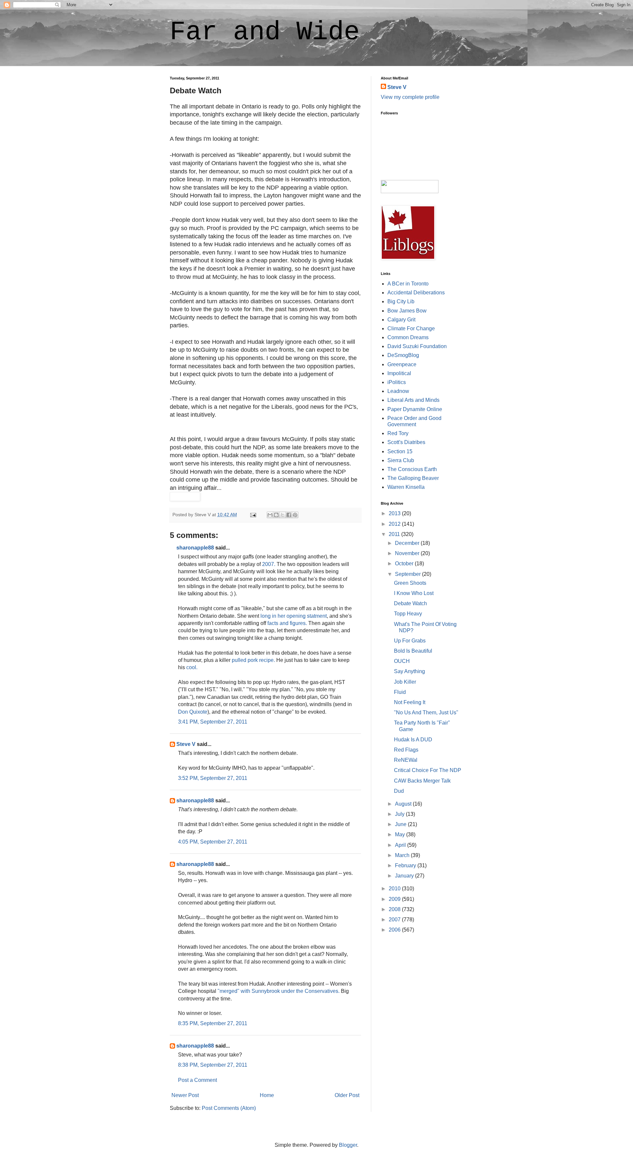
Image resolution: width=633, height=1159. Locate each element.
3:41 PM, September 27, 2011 (212, 722)
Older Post (347, 1095)
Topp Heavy (408, 613)
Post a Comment (197, 1080)
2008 (395, 909)
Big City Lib (400, 301)
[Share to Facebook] (289, 515)
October (405, 563)
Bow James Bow (407, 310)
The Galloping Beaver (413, 478)
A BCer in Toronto (408, 283)
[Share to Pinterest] (295, 515)
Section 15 (399, 451)
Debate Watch (410, 603)
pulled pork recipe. (253, 660)
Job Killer (405, 682)
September (408, 574)
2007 (395, 919)
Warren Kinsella (406, 487)
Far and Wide (265, 32)
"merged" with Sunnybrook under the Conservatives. (279, 991)
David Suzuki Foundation (417, 346)
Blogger (348, 1145)
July (400, 814)
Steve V (186, 744)
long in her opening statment (293, 616)
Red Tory (397, 433)
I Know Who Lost (414, 593)
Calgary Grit (401, 319)
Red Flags (406, 750)
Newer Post (185, 1095)
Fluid (400, 692)
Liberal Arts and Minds (413, 400)
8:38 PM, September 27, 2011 (212, 1065)
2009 (395, 899)
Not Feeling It (409, 702)
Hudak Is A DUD (413, 739)
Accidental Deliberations (416, 292)
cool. (191, 667)
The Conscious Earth (412, 469)
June (401, 824)
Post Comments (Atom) (229, 1108)
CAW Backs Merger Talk (422, 781)
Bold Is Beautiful (413, 651)
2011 (395, 534)
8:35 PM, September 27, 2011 (212, 1023)
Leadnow (398, 391)
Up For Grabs (410, 640)
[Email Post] (252, 514)
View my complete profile (410, 97)
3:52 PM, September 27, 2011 (212, 778)
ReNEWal (405, 760)
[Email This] (270, 515)
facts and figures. (287, 623)
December (408, 543)
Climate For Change (411, 328)
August (404, 804)
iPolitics (396, 382)
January (405, 875)
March (403, 855)
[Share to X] (282, 515)
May (400, 834)
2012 (395, 524)
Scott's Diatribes (406, 442)
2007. (268, 564)
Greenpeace (401, 364)
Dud (399, 791)
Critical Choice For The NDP (427, 770)
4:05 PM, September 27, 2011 (212, 842)
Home (267, 1095)
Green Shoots (410, 583)
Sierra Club (400, 460)
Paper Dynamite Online (414, 409)
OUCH (402, 661)
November (408, 553)
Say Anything (409, 671)
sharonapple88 (195, 547)
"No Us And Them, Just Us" (426, 712)
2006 (395, 930)
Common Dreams (408, 337)
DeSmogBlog (403, 355)
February (406, 865)
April (401, 845)
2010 (395, 888)
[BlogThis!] (276, 515)
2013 (395, 513)
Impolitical (399, 373)
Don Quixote (192, 712)
